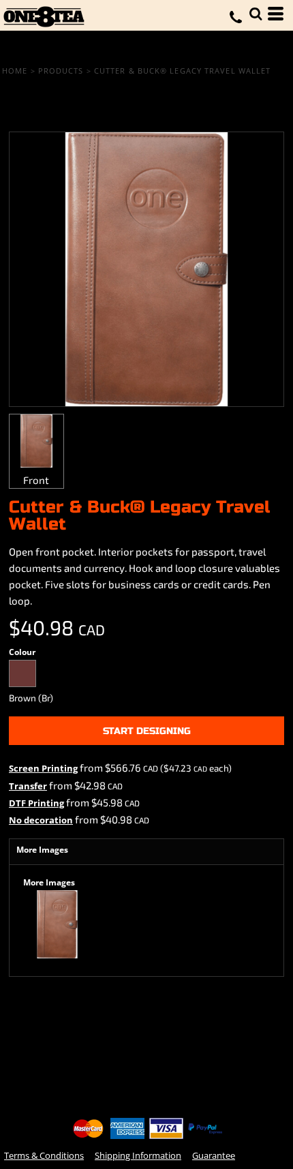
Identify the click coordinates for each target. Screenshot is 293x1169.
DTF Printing (36, 803)
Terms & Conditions (44, 1155)
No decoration (41, 820)
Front (36, 480)
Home (14, 70)
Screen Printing (43, 768)
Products (61, 70)
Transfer (28, 786)
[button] (255, 13)
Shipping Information (138, 1155)
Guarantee (213, 1155)
